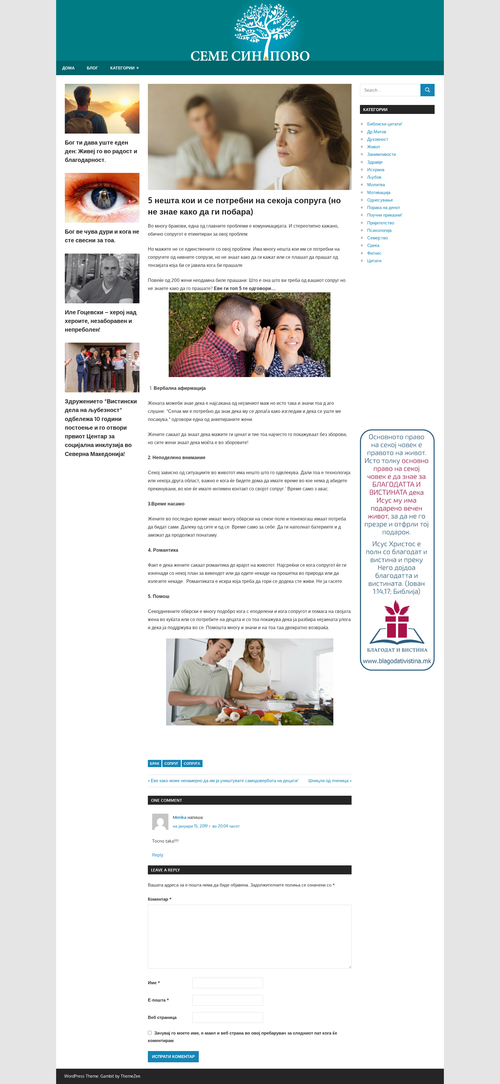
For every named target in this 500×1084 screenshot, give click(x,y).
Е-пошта (158, 1000)
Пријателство (380, 223)
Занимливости (381, 154)
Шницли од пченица (328, 780)
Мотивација (378, 192)
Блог (92, 67)
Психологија (379, 230)
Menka (179, 817)
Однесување (380, 200)
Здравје (375, 162)
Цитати (374, 260)
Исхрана (375, 169)
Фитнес (374, 253)
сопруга (192, 763)
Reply (157, 855)
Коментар (160, 899)
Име (154, 982)
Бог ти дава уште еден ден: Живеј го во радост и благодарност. (101, 151)
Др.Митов (376, 131)
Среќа (373, 245)
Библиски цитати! (384, 124)
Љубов (374, 177)
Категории (122, 67)
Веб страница (162, 1017)
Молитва (376, 184)
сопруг (171, 763)
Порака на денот (383, 207)
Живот (373, 146)
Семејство (377, 238)
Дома (68, 67)
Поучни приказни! (384, 215)
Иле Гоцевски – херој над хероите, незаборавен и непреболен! (101, 320)
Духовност (377, 139)
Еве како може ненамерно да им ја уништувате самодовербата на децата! (224, 780)
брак (154, 763)
